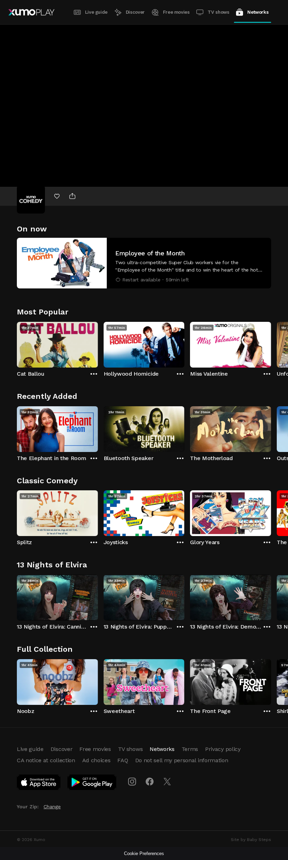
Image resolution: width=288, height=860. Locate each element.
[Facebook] (149, 781)
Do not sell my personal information (181, 760)
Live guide (96, 12)
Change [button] (52, 806)
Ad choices (96, 760)
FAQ (122, 760)
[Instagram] (132, 781)
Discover (135, 12)
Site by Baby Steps (251, 839)
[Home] (31, 12)
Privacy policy (223, 749)
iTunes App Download (39, 783)
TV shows (218, 12)
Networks (257, 12)
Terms (190, 749)
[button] (144, 263)
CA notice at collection (46, 760)
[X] (167, 781)
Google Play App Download (92, 783)
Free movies (176, 12)
